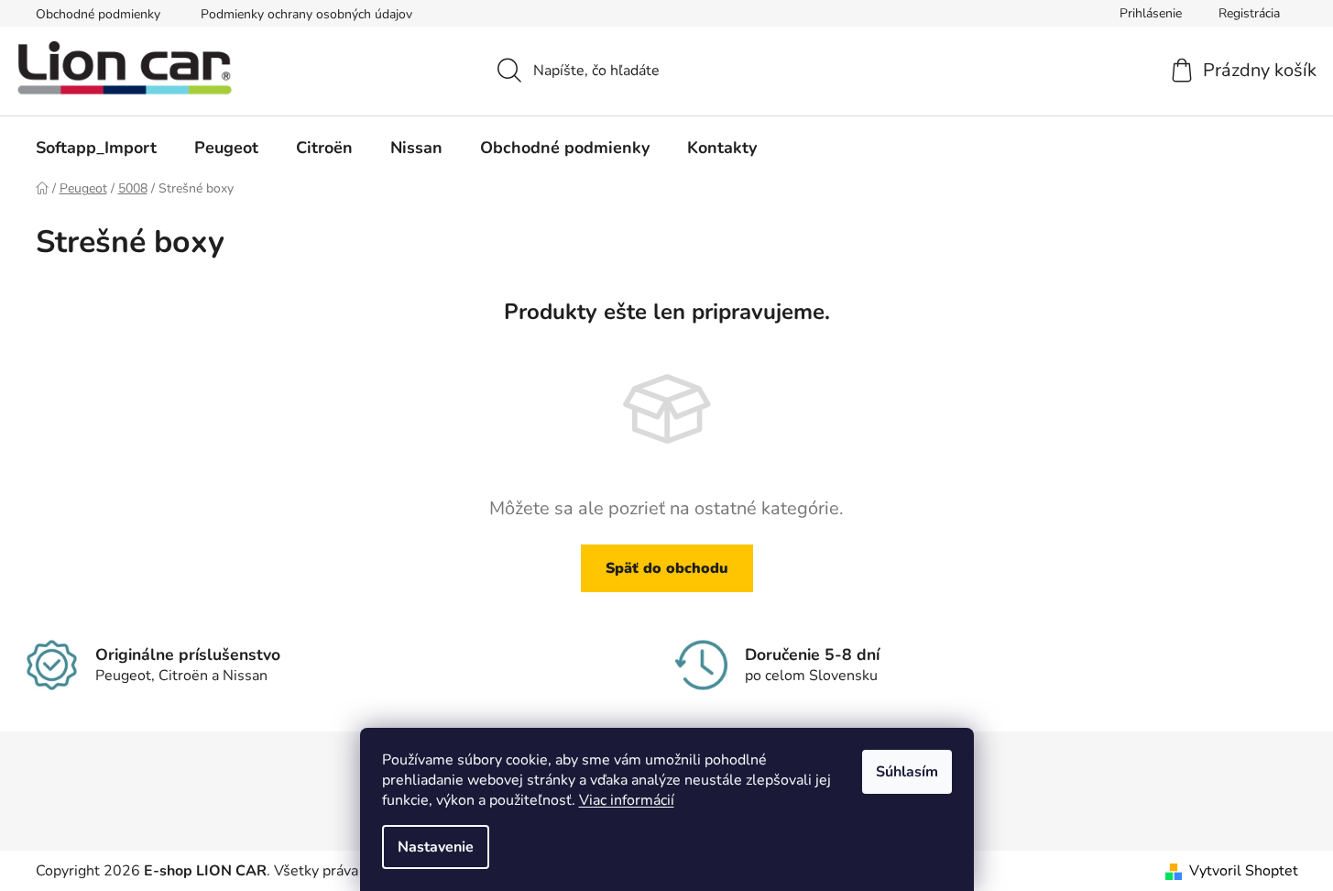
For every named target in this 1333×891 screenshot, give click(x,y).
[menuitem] (96, 147)
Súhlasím (907, 772)
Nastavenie (436, 847)
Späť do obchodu (667, 568)
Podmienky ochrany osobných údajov (306, 14)
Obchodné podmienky (98, 14)
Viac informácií (626, 800)
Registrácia (1249, 13)
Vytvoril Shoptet (1243, 871)
